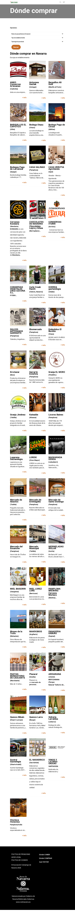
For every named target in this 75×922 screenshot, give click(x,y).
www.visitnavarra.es (23, 902)
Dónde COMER (44, 855)
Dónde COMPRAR (45, 858)
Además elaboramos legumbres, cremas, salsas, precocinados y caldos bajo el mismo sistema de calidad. (37, 774)
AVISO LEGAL (16, 857)
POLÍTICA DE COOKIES (19, 860)
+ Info (24, 98)
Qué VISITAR (44, 862)
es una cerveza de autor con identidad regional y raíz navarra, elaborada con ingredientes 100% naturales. (18, 238)
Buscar (16, 47)
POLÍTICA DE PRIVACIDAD (20, 854)
